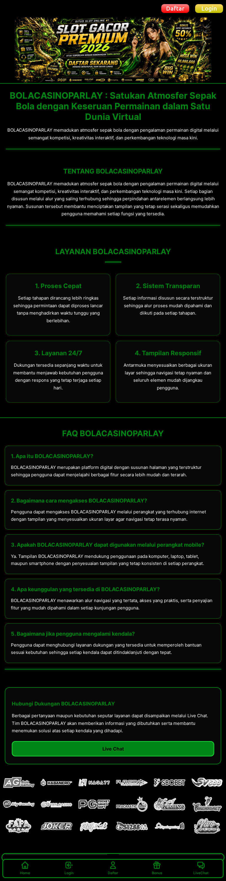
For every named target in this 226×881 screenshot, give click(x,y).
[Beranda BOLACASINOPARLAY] (22, 8)
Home (25, 873)
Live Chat (113, 749)
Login (69, 873)
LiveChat (200, 873)
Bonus (157, 873)
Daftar (113, 873)
